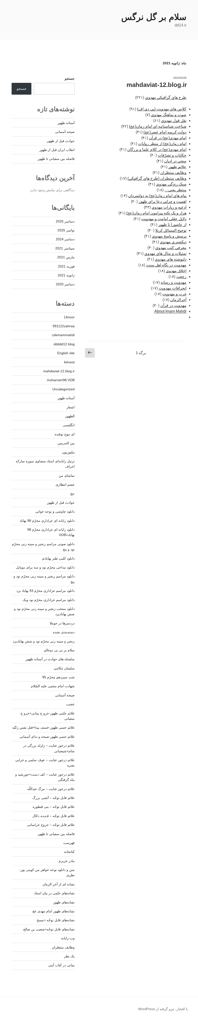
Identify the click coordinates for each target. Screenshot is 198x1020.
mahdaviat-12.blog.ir (157, 84)
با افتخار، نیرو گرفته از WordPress (163, 1009)
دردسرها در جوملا (62, 623)
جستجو (70, 78)
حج (72, 494)
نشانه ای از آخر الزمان (58, 884)
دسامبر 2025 (65, 221)
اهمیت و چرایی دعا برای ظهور (162, 201)
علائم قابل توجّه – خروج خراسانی (51, 825)
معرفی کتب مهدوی (170, 248)
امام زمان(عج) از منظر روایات (162, 144)
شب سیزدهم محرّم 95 (58, 677)
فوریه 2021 (66, 266)
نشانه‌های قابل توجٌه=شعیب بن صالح (49, 929)
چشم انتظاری (65, 484)
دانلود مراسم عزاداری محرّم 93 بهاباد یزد (45, 591)
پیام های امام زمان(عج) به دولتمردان (157, 196)
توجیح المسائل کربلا (170, 230)
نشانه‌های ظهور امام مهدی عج (53, 911)
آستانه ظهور (66, 123)
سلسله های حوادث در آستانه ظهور (50, 659)
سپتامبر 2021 (65, 248)
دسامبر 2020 (65, 284)
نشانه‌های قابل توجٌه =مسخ (56, 920)
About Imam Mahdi (170, 311)
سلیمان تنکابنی (64, 668)
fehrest (69, 362)
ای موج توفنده (65, 434)
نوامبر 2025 (66, 230)
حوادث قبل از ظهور (61, 141)
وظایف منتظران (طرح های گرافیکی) (156, 178)
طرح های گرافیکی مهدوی (165, 97)
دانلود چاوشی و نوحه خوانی (55, 511)
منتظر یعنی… (175, 190)
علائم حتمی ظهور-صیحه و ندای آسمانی (47, 737)
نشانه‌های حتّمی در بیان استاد (54, 893)
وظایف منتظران (173, 172)
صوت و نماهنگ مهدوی (168, 115)
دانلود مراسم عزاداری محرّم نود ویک (48, 600)
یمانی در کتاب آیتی (61, 965)
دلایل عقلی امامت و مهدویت (163, 219)
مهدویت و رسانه (173, 282)
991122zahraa (64, 326)
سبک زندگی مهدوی (171, 184)
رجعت (181, 277)
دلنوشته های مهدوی (170, 259)
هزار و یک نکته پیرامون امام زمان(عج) (156, 213)
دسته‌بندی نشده (64, 632)
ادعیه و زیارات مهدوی (169, 207)
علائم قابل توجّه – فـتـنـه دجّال (53, 816)
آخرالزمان (178, 300)
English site (66, 353)
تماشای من (67, 475)
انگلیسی (69, 425)
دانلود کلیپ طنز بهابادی (58, 558)
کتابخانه (69, 852)
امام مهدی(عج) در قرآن (167, 138)
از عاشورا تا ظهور (172, 224)
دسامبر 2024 (65, 239)
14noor (69, 317)
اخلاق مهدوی (176, 271)
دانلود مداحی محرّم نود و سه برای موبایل (45, 567)
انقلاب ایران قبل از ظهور (57, 150)
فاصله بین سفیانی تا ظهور (56, 159)
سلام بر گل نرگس (153, 17)
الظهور (70, 416)
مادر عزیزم (67, 861)
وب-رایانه (68, 938)
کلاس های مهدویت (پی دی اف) (161, 109)
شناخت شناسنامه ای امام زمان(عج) (157, 126)
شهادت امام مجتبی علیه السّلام (53, 686)
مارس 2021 (66, 257)
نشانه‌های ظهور (64, 902)
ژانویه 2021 (66, 275)
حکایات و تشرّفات (172, 155)
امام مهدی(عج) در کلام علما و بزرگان (156, 149)
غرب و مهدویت (174, 294)
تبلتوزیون (68, 452)
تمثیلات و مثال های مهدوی (165, 253)
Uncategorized (63, 389)
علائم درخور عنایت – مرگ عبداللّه (51, 789)
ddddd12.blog (64, 344)
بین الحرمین (66, 443)
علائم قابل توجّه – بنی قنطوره (54, 807)
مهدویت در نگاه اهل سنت (166, 265)
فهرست (69, 843)
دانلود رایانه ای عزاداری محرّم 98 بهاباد (47, 521)
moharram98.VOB (61, 380)
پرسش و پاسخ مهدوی (169, 236)
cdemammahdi (63, 335)
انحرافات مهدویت (172, 288)
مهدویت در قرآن (173, 305)
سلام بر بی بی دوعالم (59, 650)
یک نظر (69, 956)
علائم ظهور (177, 167)
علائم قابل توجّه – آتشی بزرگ (53, 798)
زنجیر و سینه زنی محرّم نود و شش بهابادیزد (44, 641)
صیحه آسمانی (65, 132)
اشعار (70, 407)
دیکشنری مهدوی (173, 242)
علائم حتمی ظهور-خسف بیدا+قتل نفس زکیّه (43, 727)
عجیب (70, 704)
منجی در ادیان (175, 161)
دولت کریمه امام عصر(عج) (164, 132)
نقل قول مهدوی (173, 120)
